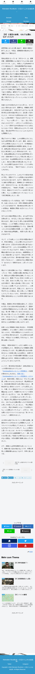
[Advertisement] (17, 501)
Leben (5, 477)
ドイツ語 (18, 477)
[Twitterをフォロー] (25, 541)
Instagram (25, 664)
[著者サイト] (9, 541)
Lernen (11, 477)
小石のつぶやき (27, 477)
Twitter (9, 664)
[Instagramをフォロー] (9, 546)
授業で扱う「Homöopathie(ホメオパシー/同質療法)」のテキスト (17, 376)
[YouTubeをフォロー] (25, 546)
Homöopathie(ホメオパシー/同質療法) (15, 371)
